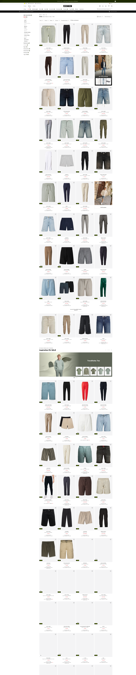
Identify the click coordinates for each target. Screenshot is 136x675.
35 (46, 14)
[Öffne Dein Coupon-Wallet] (100, 6)
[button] (100, 16)
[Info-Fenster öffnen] (115, 1)
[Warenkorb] (111, 6)
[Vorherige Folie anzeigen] (106, 350)
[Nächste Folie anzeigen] (111, 350)
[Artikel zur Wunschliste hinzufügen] (55, 24)
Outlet (26, 3)
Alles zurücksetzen (75, 20)
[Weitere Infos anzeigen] (48, 53)
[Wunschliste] (108, 6)
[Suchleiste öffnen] (97, 9)
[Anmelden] (102, 6)
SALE (44, 14)
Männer (40, 14)
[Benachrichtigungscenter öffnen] (105, 6)
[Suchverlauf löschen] (111, 9)
